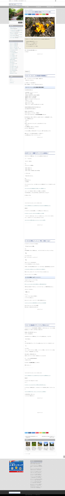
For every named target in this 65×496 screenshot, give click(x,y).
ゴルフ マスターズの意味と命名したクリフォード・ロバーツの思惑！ (35, 220)
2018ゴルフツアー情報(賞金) (13, 44)
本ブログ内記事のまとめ (13, 63)
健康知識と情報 (12, 59)
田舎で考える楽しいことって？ (15, 4)
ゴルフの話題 (26, 6)
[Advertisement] (40, 61)
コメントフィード (12, 81)
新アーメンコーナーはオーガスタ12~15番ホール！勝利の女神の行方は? (35, 284)
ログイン (11, 78)
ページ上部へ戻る (64, 457)
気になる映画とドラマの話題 (13, 67)
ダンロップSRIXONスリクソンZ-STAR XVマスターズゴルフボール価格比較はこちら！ (38, 205)
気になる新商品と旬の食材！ (13, 66)
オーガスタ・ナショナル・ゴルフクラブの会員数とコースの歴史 (34, 213)
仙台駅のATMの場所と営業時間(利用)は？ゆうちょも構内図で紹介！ (31, 437)
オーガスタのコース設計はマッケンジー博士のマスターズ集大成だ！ (35, 269)
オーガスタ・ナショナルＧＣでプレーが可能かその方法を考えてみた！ (35, 384)
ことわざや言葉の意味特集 (13, 52)
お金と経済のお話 (38, 6)
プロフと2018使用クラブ (13, 55)
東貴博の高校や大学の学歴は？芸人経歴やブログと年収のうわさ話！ (48, 437)
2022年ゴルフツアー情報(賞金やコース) (14, 48)
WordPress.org (12, 82)
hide (28, 71)
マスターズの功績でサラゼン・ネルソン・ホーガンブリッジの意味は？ (35, 391)
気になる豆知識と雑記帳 (13, 70)
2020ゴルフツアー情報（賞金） (14, 47)
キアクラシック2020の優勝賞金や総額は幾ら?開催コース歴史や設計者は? (28, 449)
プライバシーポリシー (15, 6)
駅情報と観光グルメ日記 (50, 6)
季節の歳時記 (11, 62)
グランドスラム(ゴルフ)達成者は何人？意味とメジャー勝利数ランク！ (35, 188)
